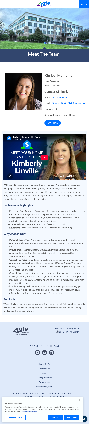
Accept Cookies (72, 417)
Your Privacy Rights (15, 417)
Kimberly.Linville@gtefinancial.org (68, 103)
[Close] (79, 400)
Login (84, 4)
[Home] (44, 4)
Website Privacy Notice (29, 411)
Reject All (55, 417)
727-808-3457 (60, 97)
